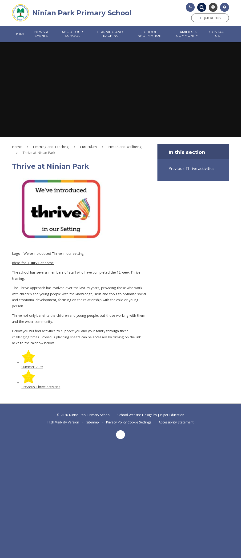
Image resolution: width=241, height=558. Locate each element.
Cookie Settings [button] (139, 422)
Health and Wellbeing (125, 146)
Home (17, 146)
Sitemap (92, 422)
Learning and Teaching (51, 146)
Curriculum (88, 146)
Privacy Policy (116, 422)
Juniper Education (171, 415)
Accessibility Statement (176, 422)
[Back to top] (120, 434)
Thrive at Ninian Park (38, 152)
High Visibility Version (63, 422)
